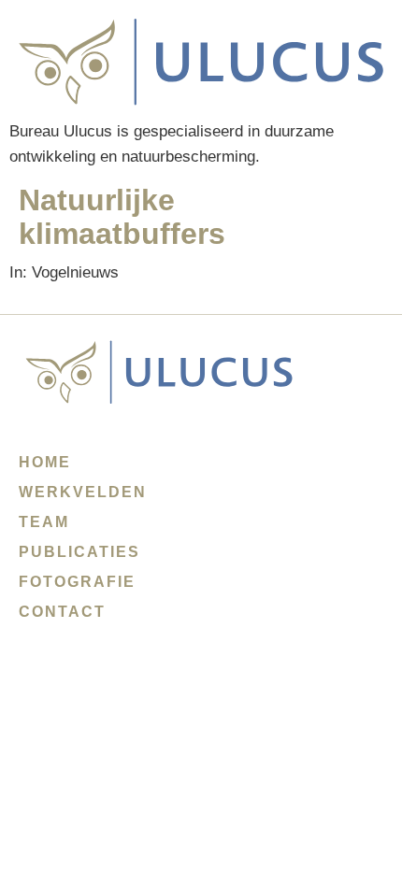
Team (44, 522)
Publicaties (79, 552)
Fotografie (77, 582)
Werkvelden (83, 492)
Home (45, 462)
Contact (62, 612)
